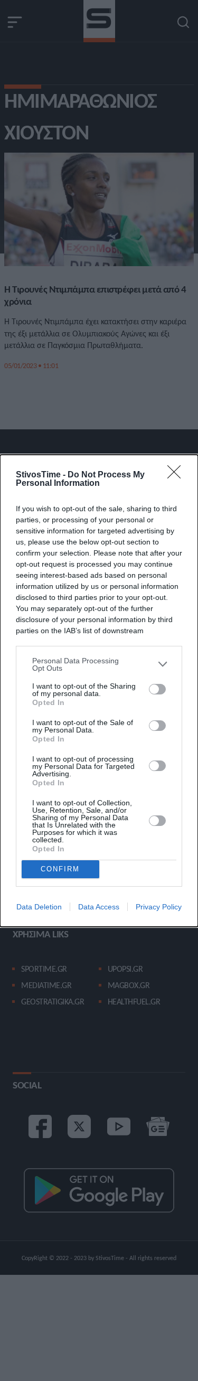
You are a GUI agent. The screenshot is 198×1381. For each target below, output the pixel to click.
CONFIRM (60, 869)
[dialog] (99, 691)
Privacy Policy (159, 907)
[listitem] (99, 664)
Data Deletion (39, 907)
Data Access (98, 907)
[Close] (177, 475)
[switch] (157, 689)
